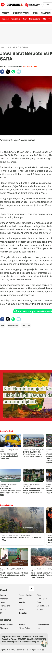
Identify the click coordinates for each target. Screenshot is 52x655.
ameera (5, 13)
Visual (21, 609)
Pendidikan (15, 19)
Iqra (20, 599)
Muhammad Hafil (30, 66)
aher (2, 325)
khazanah (46, 13)
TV (1, 613)
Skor (39, 595)
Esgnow (3, 609)
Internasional (34, 19)
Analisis (22, 602)
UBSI (44, 19)
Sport (25, 19)
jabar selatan (13, 325)
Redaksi (22, 624)
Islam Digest (42, 599)
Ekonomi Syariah (21, 13)
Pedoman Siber (43, 624)
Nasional (5, 19)
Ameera (3, 595)
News (9, 47)
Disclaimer (4, 628)
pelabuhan (26, 325)
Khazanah (4, 599)
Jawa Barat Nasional (20, 47)
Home (2, 47)
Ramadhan (23, 613)
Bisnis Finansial (43, 606)
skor (35, 13)
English (40, 609)
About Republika (6, 624)
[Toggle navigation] (2, 5)
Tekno (21, 606)
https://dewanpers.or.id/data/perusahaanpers (20, 642)
